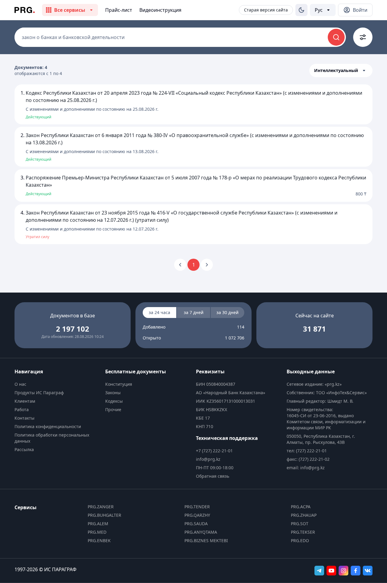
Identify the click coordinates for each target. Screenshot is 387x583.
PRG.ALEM (98, 523)
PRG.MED (97, 532)
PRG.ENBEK (99, 540)
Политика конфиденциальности (48, 426)
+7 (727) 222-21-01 (214, 451)
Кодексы (114, 401)
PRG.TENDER (197, 506)
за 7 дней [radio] (193, 312)
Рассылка (24, 449)
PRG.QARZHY (197, 515)
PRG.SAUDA (196, 523)
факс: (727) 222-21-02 (308, 459)
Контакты (24, 418)
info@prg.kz (208, 459)
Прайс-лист (118, 10)
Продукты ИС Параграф (39, 392)
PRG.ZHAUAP (304, 515)
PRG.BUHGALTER (104, 515)
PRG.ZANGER (101, 506)
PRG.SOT (299, 523)
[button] (340, 70)
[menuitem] (57, 384)
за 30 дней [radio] (227, 312)
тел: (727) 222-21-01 (307, 451)
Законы (113, 392)
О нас (20, 384)
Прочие (113, 409)
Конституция (118, 384)
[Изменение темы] (301, 10)
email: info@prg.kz (306, 467)
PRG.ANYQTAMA (200, 532)
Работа (22, 409)
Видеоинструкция (160, 10)
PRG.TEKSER (303, 532)
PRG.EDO (300, 540)
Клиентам (25, 401)
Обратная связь (212, 476)
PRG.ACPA (301, 506)
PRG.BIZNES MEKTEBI (206, 540)
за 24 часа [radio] (159, 312)
